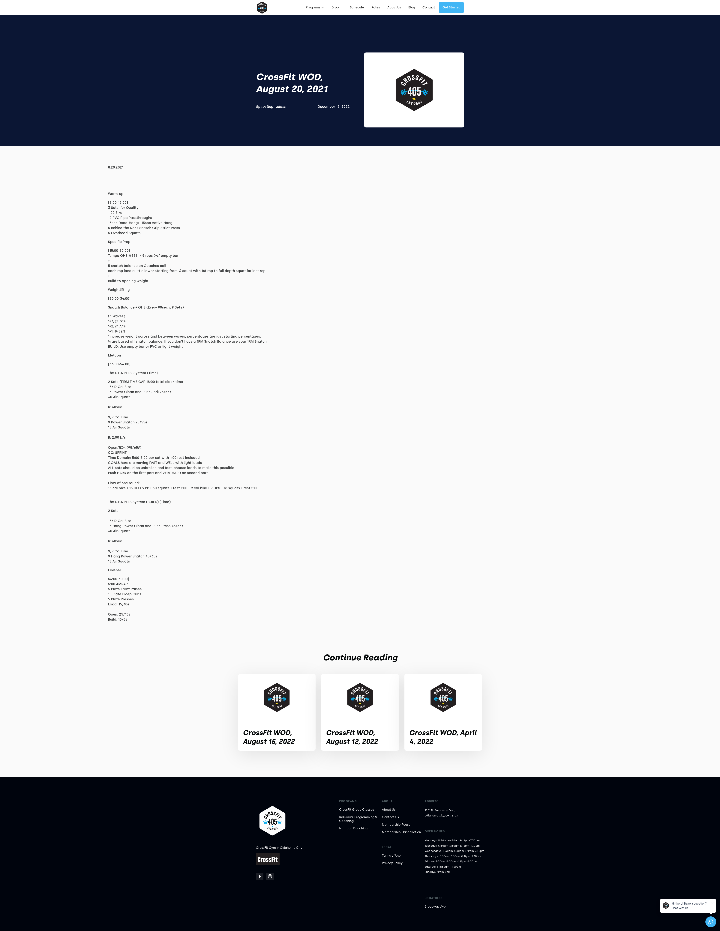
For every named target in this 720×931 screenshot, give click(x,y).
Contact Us (390, 817)
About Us (394, 7)
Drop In (337, 7)
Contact (428, 7)
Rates (375, 7)
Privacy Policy (392, 863)
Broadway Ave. (435, 906)
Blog (411, 7)
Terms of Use (391, 855)
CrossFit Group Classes (356, 809)
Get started (451, 7)
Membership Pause (396, 824)
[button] (314, 7)
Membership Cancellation (401, 832)
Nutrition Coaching (353, 828)
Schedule (357, 7)
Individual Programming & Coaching (358, 819)
